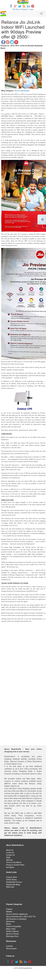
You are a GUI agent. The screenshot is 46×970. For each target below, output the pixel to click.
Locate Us (10, 852)
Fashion (9, 909)
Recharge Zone (12, 936)
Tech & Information (21, 91)
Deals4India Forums (14, 882)
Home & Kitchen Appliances (17, 914)
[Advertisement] (23, 722)
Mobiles (9, 911)
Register (24, 9)
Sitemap (9, 860)
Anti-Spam (10, 867)
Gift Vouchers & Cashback (16, 919)
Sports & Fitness (12, 933)
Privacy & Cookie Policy (15, 864)
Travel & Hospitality (13, 926)
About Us (9, 850)
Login (31, 9)
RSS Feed (10, 887)
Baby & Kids (10, 929)
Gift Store (16, 9)
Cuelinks (9, 946)
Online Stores (11, 879)
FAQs (8, 857)
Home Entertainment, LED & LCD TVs (20, 916)
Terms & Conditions (13, 862)
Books (8, 924)
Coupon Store (11, 877)
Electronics (10, 921)
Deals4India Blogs (13, 884)
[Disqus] (23, 665)
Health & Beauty (12, 931)
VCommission (11, 948)
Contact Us (10, 855)
